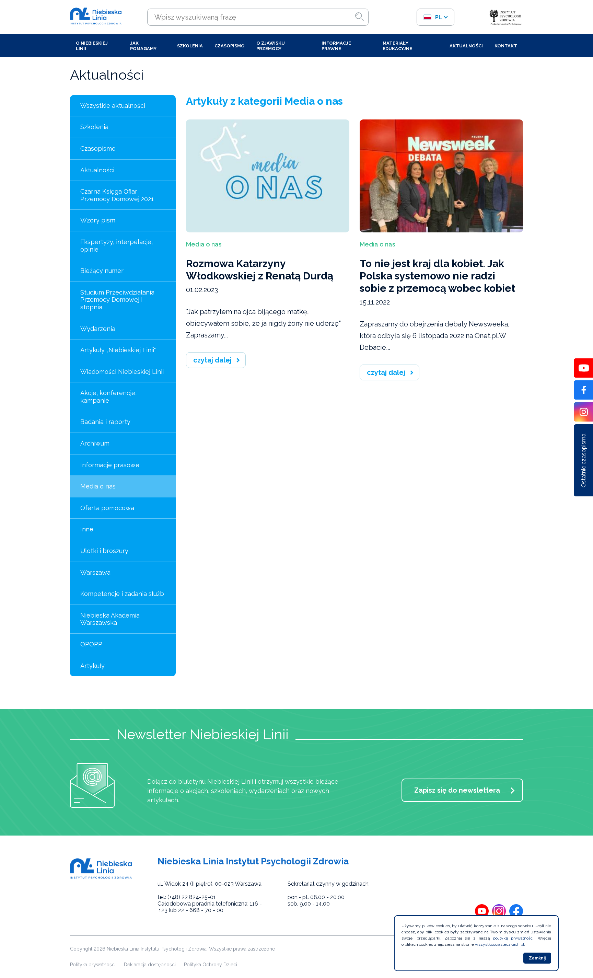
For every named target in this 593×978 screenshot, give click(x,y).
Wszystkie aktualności (112, 105)
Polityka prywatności (93, 964)
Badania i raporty (105, 421)
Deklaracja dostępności (150, 964)
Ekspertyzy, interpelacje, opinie (116, 245)
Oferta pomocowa (107, 507)
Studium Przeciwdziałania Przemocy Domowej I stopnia (117, 300)
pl (438, 17)
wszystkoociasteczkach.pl (499, 944)
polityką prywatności (513, 938)
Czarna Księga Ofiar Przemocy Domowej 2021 (117, 195)
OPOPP (91, 644)
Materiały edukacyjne (397, 46)
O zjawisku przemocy (270, 46)
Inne (86, 529)
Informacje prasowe (109, 465)
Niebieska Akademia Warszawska (110, 619)
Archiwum (94, 443)
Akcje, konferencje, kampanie (108, 396)
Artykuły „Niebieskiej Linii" (118, 350)
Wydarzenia (97, 328)
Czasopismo (229, 45)
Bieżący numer (102, 270)
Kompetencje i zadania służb (122, 593)
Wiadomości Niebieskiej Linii (122, 371)
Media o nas (98, 486)
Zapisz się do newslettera (457, 790)
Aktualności (466, 45)
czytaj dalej (212, 360)
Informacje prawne (336, 46)
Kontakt (506, 45)
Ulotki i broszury (104, 550)
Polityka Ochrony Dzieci (210, 964)
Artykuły (92, 665)
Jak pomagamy (143, 46)
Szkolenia (190, 45)
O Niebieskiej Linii (92, 46)
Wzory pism (97, 220)
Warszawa (95, 572)
